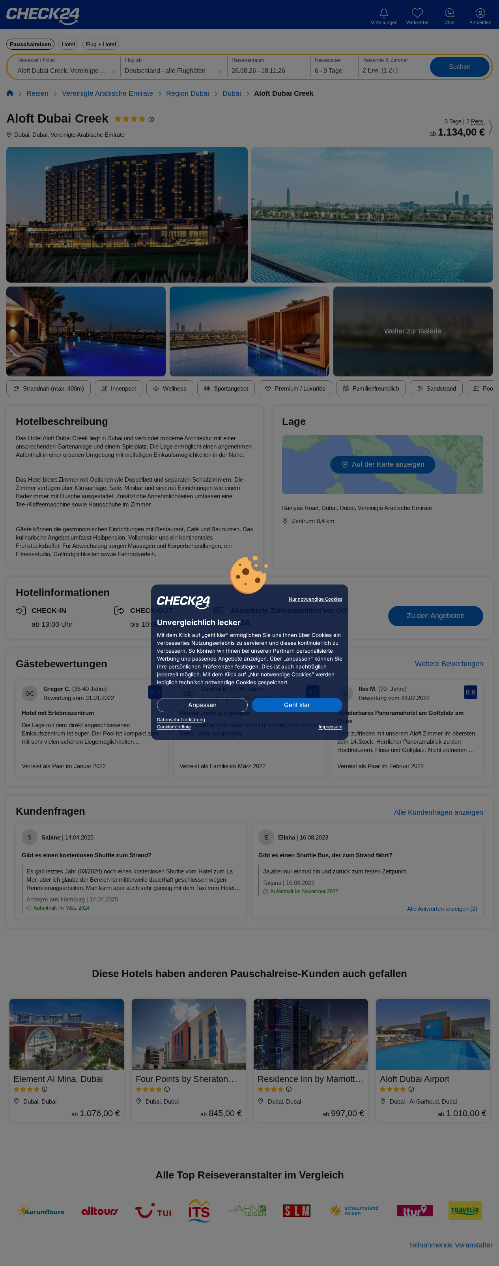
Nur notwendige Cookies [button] (315, 599)
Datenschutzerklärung (181, 719)
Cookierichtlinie (174, 727)
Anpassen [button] (202, 705)
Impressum (330, 727)
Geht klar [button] (297, 705)
